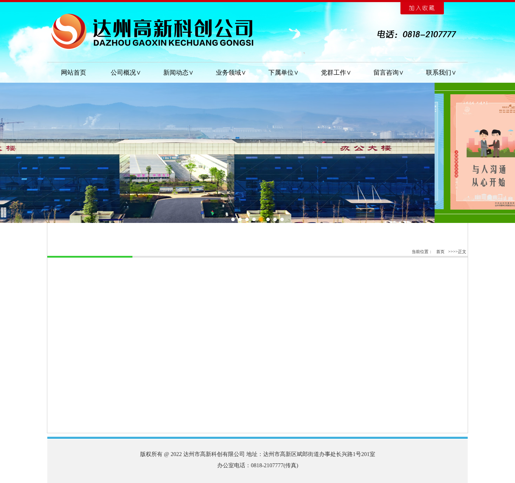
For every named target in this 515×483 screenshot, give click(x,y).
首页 (440, 251)
